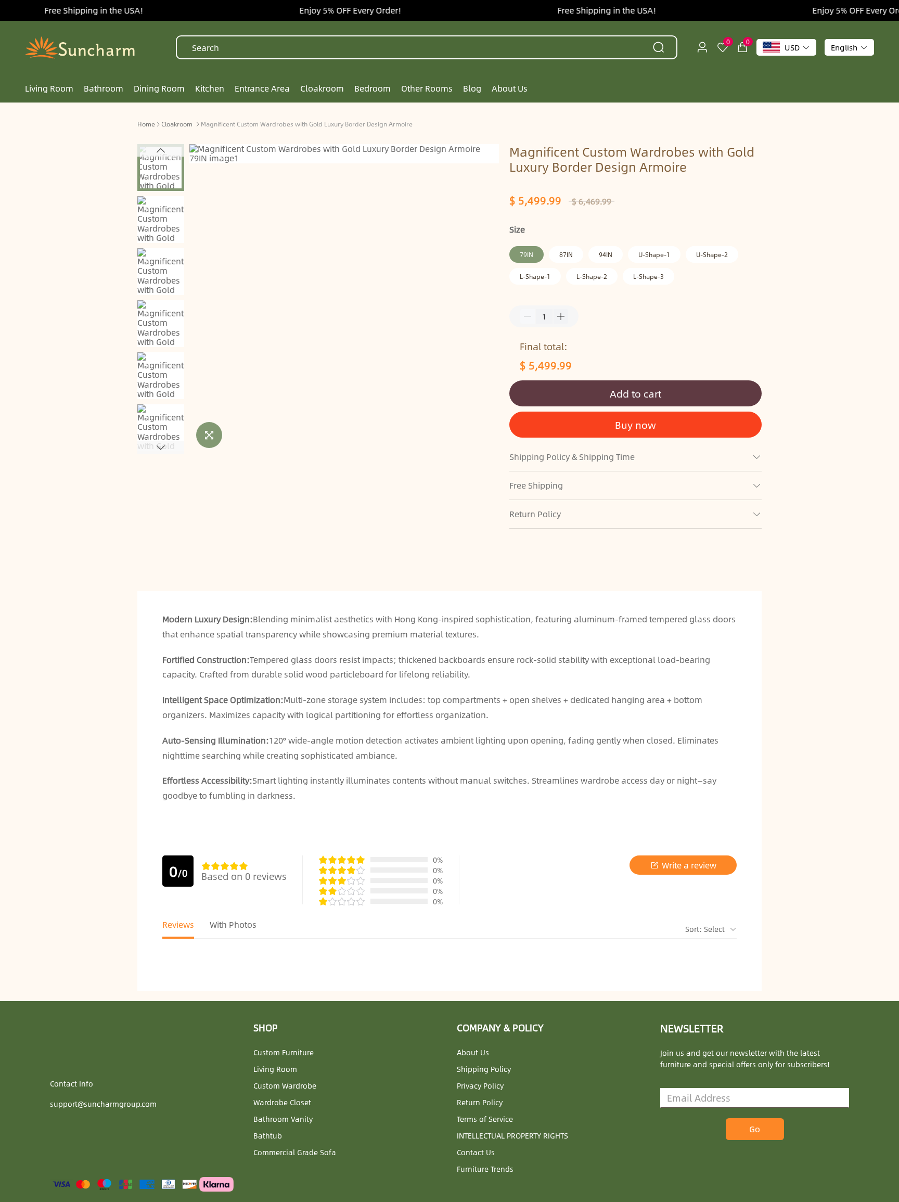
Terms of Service (485, 1118)
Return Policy (480, 1102)
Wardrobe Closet (282, 1102)
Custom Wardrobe (284, 1085)
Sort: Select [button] (706, 929)
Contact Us (476, 1152)
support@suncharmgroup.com (103, 1103)
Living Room (275, 1069)
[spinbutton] (544, 316)
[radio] (206, 866)
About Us (473, 1052)
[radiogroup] (224, 866)
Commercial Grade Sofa (294, 1152)
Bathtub (267, 1135)
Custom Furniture (283, 1052)
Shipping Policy (484, 1069)
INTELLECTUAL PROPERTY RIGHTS (512, 1135)
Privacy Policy (480, 1085)
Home (146, 124)
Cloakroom (176, 124)
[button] (160, 150)
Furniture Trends (485, 1168)
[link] (146, 123)
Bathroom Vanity (283, 1118)
